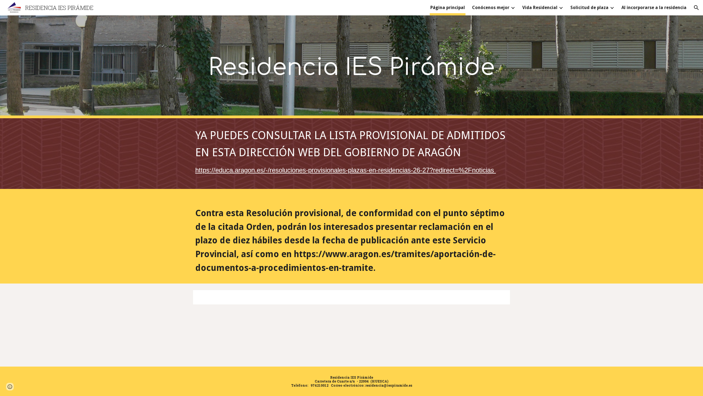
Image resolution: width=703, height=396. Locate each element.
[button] (696, 7)
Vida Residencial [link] (539, 7)
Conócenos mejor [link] (490, 7)
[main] (351, 67)
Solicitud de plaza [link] (589, 7)
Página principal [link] (447, 7)
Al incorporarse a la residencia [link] (654, 7)
